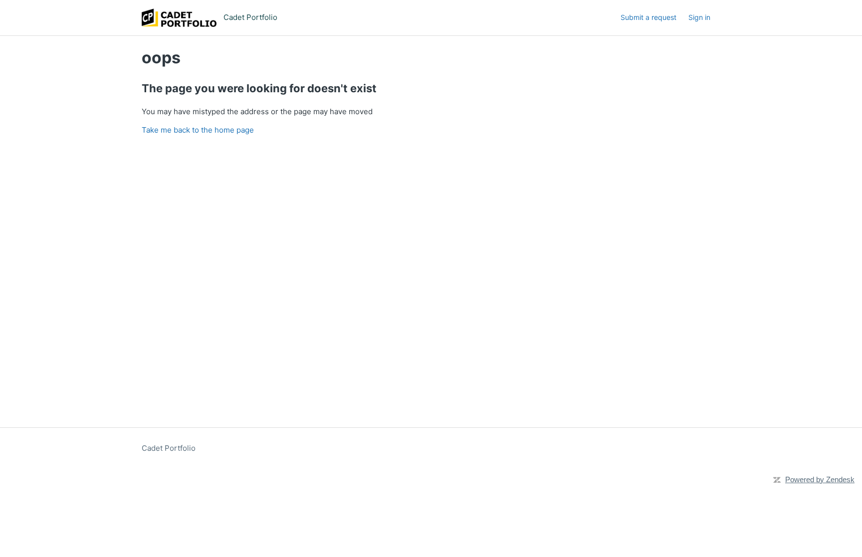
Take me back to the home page (198, 130)
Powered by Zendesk (820, 479)
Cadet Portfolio (169, 448)
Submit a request (648, 17)
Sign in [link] (699, 17)
